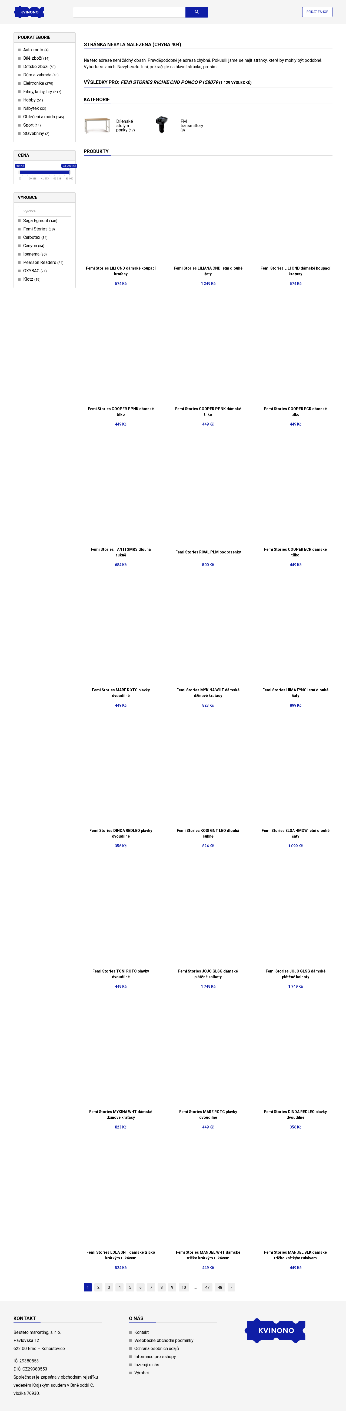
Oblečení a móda (43, 116)
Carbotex (34, 237)
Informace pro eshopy (155, 1356)
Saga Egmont (39, 220)
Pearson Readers (42, 262)
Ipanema (34, 254)
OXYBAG (34, 270)
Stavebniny (35, 133)
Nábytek (34, 108)
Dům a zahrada (40, 74)
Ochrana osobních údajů (156, 1348)
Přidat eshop (317, 12)
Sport (31, 125)
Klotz (31, 279)
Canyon (33, 245)
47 (207, 1287)
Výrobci (141, 1372)
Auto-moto (35, 49)
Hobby (32, 100)
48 (220, 1287)
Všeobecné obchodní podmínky (164, 1340)
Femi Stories (38, 229)
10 (184, 1287)
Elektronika (37, 83)
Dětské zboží (38, 66)
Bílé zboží (35, 58)
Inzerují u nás (146, 1364)
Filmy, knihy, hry (41, 91)
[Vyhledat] (196, 12)
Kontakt (141, 1332)
